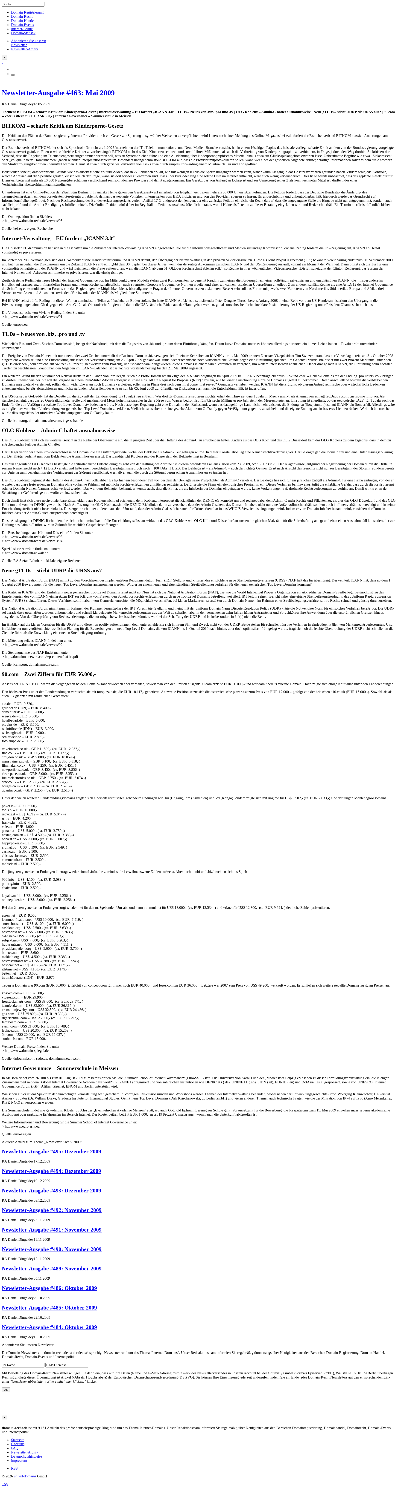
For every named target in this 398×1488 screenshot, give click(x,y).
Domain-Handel (23, 21)
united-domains (25, 1476)
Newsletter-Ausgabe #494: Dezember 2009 (51, 1171)
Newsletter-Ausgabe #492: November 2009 (52, 1210)
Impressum (19, 1460)
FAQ (14, 1448)
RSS (14, 1468)
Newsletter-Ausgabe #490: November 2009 (52, 1249)
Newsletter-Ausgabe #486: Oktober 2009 (49, 1288)
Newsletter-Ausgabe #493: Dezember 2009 (51, 1191)
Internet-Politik (22, 29)
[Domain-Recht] (2, 62)
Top (5, 1484)
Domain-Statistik (23, 33)
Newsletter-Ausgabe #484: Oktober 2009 (49, 1327)
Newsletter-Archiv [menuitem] (24, 49)
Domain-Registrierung (27, 12)
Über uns (17, 1444)
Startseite (17, 1440)
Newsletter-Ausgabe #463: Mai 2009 (58, 93)
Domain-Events (22, 25)
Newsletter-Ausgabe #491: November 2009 (52, 1230)
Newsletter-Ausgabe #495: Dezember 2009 (51, 1151)
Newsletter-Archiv (24, 1452)
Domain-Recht (21, 16)
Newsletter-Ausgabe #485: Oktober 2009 (49, 1308)
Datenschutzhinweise (26, 1456)
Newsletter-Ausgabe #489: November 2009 (52, 1269)
